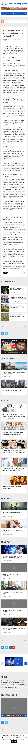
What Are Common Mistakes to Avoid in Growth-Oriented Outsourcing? (12, 557)
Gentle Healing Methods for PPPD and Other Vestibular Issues (13, 433)
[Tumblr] (10, 647)
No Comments (19, 39)
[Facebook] (2, 333)
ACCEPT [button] (14, 741)
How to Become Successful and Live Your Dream (14, 531)
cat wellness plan (13, 231)
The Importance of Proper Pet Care (16, 289)
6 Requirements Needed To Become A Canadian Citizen (14, 373)
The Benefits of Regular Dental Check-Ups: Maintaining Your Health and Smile (14, 415)
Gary (5, 40)
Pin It (24, 273)
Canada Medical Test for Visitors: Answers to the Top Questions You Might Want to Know (14, 451)
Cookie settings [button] (20, 739)
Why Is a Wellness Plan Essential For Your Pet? (17, 315)
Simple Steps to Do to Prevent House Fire (12, 575)
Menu (14, 13)
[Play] (3, 352)
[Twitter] (6, 333)
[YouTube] (13, 647)
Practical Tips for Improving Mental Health (12, 487)
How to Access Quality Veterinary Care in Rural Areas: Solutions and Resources (18, 298)
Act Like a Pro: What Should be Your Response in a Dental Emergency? (14, 469)
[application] (14, 346)
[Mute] (22, 352)
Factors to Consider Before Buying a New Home (14, 629)
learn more (12, 266)
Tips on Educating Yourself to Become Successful (12, 513)
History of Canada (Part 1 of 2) (12, 390)
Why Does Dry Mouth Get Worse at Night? (15, 715)
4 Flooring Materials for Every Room (12, 593)
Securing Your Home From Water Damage (13, 611)
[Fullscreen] (25, 352)
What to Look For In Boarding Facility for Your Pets (17, 306)
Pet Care (5, 39)
